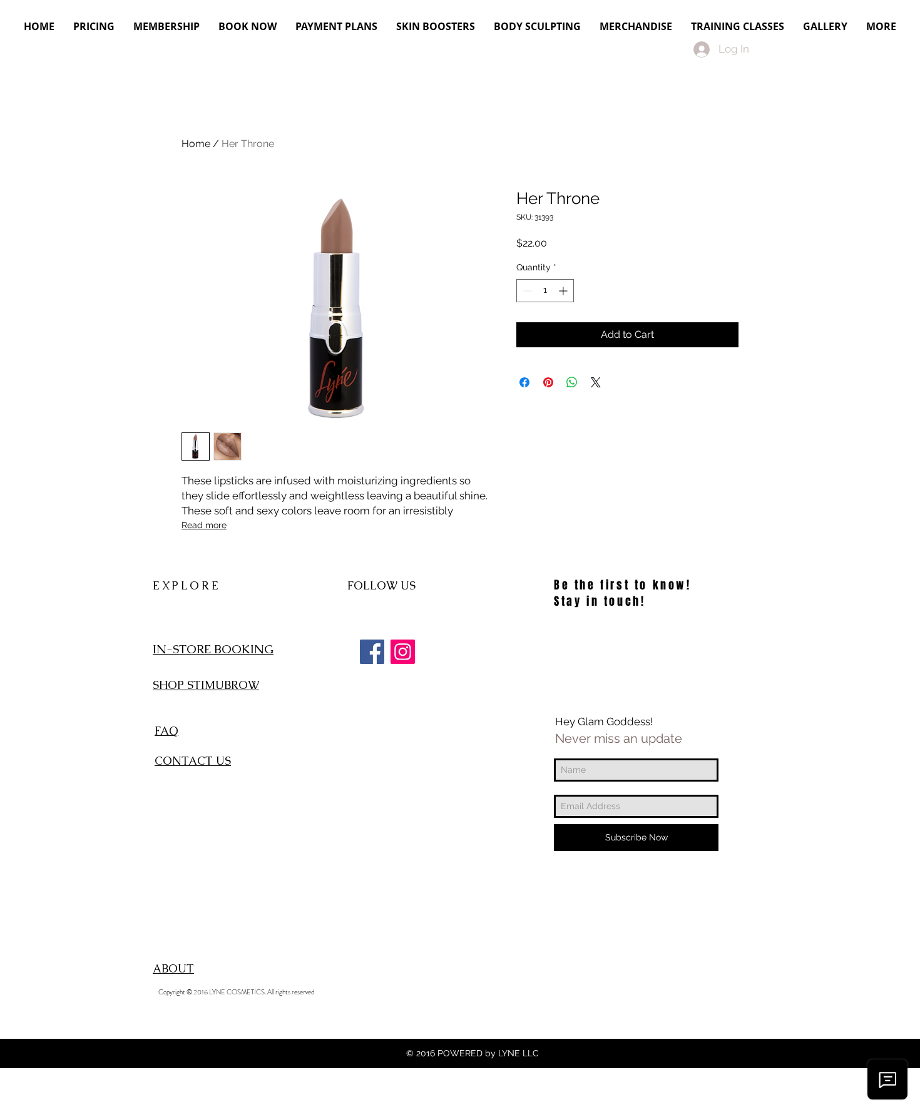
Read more (204, 525)
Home (195, 144)
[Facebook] (372, 652)
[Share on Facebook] (524, 382)
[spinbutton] (545, 291)
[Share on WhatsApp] (572, 382)
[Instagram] (403, 652)
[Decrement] (526, 291)
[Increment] (564, 291)
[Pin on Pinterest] (548, 382)
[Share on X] (595, 382)
